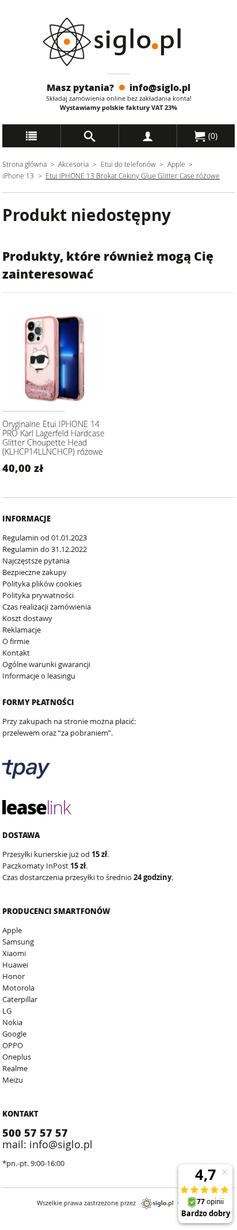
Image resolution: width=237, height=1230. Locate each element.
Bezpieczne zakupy (34, 572)
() (211, 135)
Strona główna (24, 164)
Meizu (12, 1080)
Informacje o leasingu (38, 676)
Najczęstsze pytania (36, 560)
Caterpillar (19, 999)
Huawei (15, 964)
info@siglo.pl (159, 87)
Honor (13, 976)
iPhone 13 (19, 175)
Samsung (18, 941)
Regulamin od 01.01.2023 (44, 537)
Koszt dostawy (27, 618)
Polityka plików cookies (42, 583)
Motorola (18, 988)
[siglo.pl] (119, 41)
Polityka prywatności (38, 595)
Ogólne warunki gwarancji (46, 664)
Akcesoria (73, 164)
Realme (15, 1068)
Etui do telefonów (128, 164)
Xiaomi (14, 953)
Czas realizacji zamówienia (46, 606)
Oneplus (16, 1057)
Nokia (12, 1022)
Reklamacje (21, 629)
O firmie (15, 641)
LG (7, 1011)
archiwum (19, 1224)
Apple (176, 164)
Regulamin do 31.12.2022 (44, 549)
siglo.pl (157, 1203)
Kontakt (16, 653)
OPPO (12, 1045)
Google (14, 1034)
